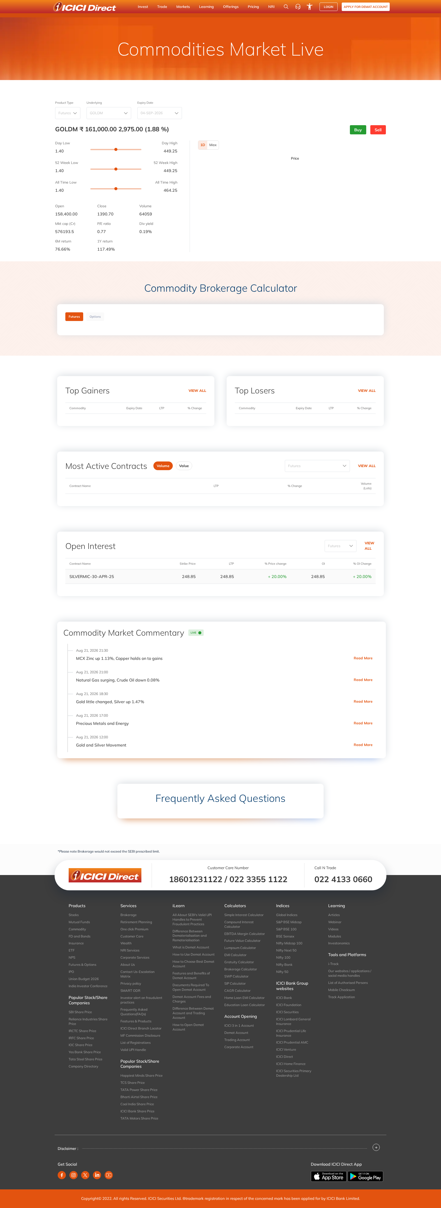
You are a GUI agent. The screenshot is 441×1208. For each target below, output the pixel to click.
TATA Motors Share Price (139, 1118)
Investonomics (339, 943)
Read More (363, 658)
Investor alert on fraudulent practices (141, 1000)
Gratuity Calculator (239, 962)
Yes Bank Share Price (85, 1052)
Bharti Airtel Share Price (138, 1097)
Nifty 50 (282, 972)
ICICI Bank (284, 998)
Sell (378, 129)
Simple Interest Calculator (244, 915)
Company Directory (83, 1066)
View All (197, 390)
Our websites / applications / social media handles (349, 973)
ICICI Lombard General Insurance (293, 1021)
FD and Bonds (79, 936)
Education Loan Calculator (244, 1005)
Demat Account (236, 1033)
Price (295, 158)
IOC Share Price (80, 1045)
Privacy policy (130, 983)
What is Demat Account (191, 947)
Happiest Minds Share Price (141, 1075)
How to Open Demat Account (188, 1027)
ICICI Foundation (288, 1005)
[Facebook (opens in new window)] (62, 1175)
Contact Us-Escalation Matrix (137, 974)
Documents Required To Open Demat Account (191, 987)
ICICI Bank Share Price (137, 1111)
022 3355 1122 (258, 879)
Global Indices (286, 915)
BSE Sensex (285, 936)
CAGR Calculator (237, 990)
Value (184, 466)
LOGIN (328, 7)
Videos (333, 929)
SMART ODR (130, 990)
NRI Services (129, 950)
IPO (71, 972)
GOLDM (96, 113)
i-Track (333, 964)
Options (95, 316)
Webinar (334, 922)
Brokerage (128, 915)
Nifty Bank (284, 964)
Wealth (126, 943)
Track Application (341, 997)
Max (213, 145)
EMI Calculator (235, 955)
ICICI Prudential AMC (292, 1042)
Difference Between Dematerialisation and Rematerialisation (190, 935)
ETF (72, 950)
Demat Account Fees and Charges (192, 999)
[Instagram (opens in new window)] (73, 1175)
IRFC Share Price (81, 1038)
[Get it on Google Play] (365, 1175)
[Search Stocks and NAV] (286, 6)
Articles (334, 915)
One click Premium (134, 929)
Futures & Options (82, 964)
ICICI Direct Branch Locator (141, 1028)
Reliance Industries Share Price (88, 1021)
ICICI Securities (287, 1012)
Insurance (76, 943)
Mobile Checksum (341, 990)
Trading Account (237, 1040)
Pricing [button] (253, 6)
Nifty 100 (283, 957)
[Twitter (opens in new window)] (85, 1175)
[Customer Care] (298, 6)
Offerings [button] (231, 6)
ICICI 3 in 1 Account (239, 1025)
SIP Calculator (235, 983)
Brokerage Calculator (240, 969)
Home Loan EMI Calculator (244, 998)
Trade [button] (162, 6)
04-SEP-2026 (152, 113)
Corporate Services (134, 957)
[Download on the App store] (329, 1175)
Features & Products (135, 1021)
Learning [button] (206, 6)
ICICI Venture (286, 1049)
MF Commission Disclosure (140, 1035)
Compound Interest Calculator (239, 924)
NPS (72, 957)
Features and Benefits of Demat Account (191, 975)
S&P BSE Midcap (289, 922)
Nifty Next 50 (286, 950)
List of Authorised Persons (348, 983)
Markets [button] (183, 6)
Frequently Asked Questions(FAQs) (134, 1011)
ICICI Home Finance (290, 1064)
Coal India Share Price (137, 1104)
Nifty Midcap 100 (289, 943)
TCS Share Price (132, 1083)
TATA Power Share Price (138, 1090)
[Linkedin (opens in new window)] (97, 1175)
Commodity (77, 929)
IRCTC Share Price (82, 1031)
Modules (334, 936)
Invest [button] (143, 6)
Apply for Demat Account (366, 7)
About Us (127, 964)
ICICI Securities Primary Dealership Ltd (293, 1073)
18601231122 (195, 879)
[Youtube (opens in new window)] (109, 1175)
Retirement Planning (136, 922)
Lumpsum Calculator (240, 948)
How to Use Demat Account (194, 954)
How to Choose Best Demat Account (193, 963)
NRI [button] (271, 6)
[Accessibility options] (309, 6)
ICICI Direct (284, 1057)
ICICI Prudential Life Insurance (291, 1033)
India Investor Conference (88, 986)
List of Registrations (135, 1042)
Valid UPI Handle (133, 1050)
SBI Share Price (80, 1012)
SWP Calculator (236, 976)
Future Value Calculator (242, 941)
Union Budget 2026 (84, 979)
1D (202, 145)
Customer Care (131, 936)
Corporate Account (238, 1047)
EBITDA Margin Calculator (244, 934)
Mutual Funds (79, 922)
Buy (358, 129)
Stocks (74, 915)
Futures (64, 113)
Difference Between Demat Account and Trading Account (193, 1013)
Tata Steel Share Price (85, 1059)
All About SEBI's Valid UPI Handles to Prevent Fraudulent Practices (192, 919)
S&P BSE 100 (286, 929)
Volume (163, 466)
